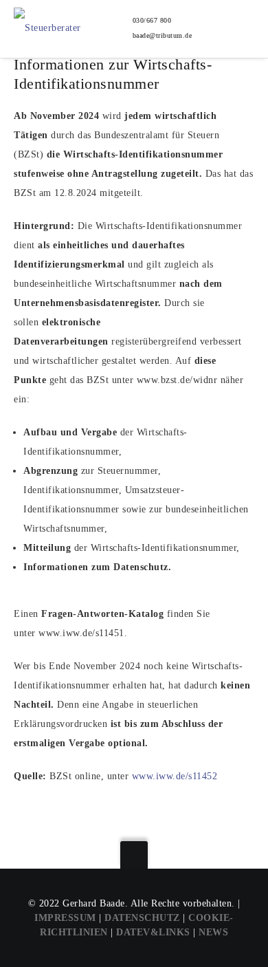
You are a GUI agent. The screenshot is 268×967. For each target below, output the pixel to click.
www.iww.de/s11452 (175, 776)
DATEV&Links (153, 932)
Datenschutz (142, 918)
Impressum (65, 918)
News (213, 932)
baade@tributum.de (162, 35)
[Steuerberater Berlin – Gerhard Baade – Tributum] (61, 20)
